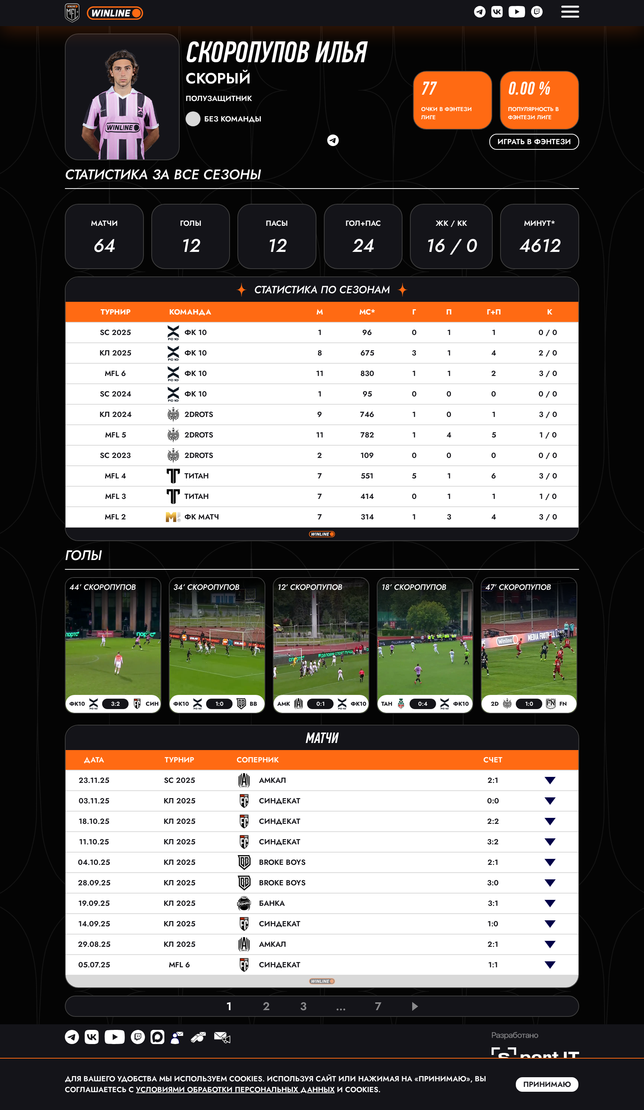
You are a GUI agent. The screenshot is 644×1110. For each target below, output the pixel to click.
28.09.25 (94, 882)
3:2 (493, 842)
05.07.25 (94, 964)
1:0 (492, 923)
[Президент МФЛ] (176, 1038)
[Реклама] (221, 1038)
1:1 (493, 964)
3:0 (493, 882)
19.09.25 (94, 903)
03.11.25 (94, 801)
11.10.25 (94, 842)
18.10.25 (94, 821)
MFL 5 (115, 435)
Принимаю (547, 1084)
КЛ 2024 (116, 414)
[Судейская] (198, 1038)
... (341, 1006)
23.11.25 (94, 780)
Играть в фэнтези (534, 141)
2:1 (492, 780)
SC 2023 (115, 455)
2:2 (493, 821)
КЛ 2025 (115, 353)
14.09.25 (94, 923)
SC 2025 (115, 332)
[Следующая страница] (415, 1006)
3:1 (493, 903)
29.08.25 (94, 944)
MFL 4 (115, 476)
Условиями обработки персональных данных (235, 1089)
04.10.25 (94, 862)
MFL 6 (115, 373)
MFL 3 (115, 496)
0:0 (493, 801)
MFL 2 (115, 517)
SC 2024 (115, 394)
